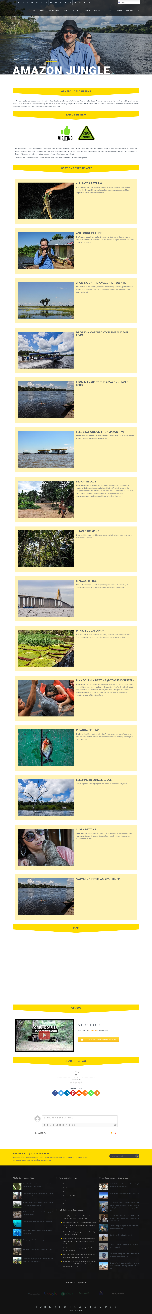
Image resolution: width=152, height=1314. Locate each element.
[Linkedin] (67, 1093)
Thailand (66, 1204)
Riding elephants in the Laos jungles (34, 1240)
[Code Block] (66, 1125)
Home (33, 10)
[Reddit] (79, 1093)
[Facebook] (55, 1093)
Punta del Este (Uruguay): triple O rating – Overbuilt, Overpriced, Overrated (79, 1233)
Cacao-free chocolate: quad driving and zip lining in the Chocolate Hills (38, 1260)
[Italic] (47, 1125)
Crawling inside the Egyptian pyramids (121, 1235)
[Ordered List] (57, 1125)
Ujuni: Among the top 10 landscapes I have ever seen (124, 1194)
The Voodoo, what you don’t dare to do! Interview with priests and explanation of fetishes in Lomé (124, 1218)
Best (66, 10)
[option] (39, 1294)
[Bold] (44, 1125)
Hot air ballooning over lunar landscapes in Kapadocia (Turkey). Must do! (124, 1255)
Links (119, 10)
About (42, 10)
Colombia (66, 1192)
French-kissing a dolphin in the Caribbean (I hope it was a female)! (124, 1227)
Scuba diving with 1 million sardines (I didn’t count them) (38, 1232)
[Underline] (50, 1125)
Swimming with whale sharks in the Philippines (37, 1221)
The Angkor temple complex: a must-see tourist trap (38, 1251)
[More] (97, 1093)
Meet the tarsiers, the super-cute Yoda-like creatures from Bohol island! (38, 1185)
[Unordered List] (60, 1125)
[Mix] (85, 1093)
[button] (98, 1039)
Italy (64, 1200)
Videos (97, 10)
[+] (75, 1125)
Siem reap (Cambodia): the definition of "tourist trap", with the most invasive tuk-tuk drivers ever (79, 1256)
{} (72, 1125)
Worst (75, 10)
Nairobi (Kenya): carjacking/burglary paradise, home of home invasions (79, 1249)
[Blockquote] (63, 1125)
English (122, 2)
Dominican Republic (69, 1196)
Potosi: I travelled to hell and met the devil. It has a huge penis (124, 1246)
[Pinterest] (73, 1093)
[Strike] (53, 1125)
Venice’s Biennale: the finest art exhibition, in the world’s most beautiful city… (124, 1185)
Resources (108, 10)
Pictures (86, 10)
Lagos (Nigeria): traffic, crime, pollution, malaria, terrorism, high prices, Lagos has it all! (77, 1217)
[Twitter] (61, 1093)
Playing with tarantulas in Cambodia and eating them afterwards (38, 1194)
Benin (65, 1184)
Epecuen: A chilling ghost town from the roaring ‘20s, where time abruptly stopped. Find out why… (124, 1265)
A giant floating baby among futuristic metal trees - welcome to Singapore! (38, 1204)
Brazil (39, 59)
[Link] (69, 1125)
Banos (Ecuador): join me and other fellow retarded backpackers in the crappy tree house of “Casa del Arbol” (79, 1241)
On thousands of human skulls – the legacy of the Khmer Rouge (38, 1213)
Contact (129, 10)
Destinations (54, 10)
